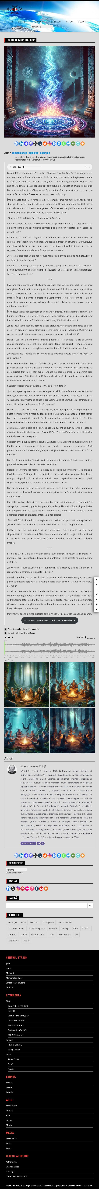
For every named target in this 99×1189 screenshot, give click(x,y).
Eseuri (9, 1087)
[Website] (43, 843)
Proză (10, 1064)
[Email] (73, 143)
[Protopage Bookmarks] (26, 143)
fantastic (53, 928)
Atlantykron (48, 922)
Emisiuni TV (11, 1138)
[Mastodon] (31, 143)
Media (81, 21)
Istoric (9, 968)
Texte (8, 1054)
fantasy (64, 928)
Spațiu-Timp (13, 940)
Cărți (8, 1001)
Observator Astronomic (16, 1176)
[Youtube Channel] (41, 888)
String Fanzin (14, 1049)
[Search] (90, 905)
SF (77, 934)
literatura (12, 934)
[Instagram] (49, 143)
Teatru (9, 1120)
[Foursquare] (32, 888)
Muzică (9, 1125)
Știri (10, 21)
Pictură (9, 1110)
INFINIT (86, 928)
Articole (9, 1092)
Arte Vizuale (11, 1105)
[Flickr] (27, 888)
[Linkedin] (21, 143)
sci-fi (52, 934)
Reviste (9, 1040)
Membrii (10, 973)
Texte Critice (13, 1059)
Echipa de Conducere (15, 982)
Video (8, 1148)
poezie (24, 934)
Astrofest (34, 922)
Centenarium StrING (17, 1030)
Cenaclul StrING (65, 922)
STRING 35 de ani (16, 1025)
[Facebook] (54, 143)
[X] (35, 143)
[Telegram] (68, 143)
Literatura (38, 21)
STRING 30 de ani (16, 1035)
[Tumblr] (40, 143)
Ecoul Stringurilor (37, 928)
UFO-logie (10, 1171)
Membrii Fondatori (14, 978)
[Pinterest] (22, 888)
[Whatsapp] (64, 143)
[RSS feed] (46, 888)
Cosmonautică (12, 1166)
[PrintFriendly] (78, 143)
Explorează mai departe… (49, 620)
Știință (55, 21)
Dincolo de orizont (16, 928)
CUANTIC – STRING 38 (18, 1006)
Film (8, 1115)
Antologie (12, 922)
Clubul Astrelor (17, 28)
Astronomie (11, 1162)
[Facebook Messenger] (59, 143)
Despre (21, 21)
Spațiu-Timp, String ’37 (18, 1015)
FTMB (75, 928)
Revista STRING (38, 934)
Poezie (11, 1069)
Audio (8, 1143)
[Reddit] (45, 143)
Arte (68, 21)
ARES (23, 922)
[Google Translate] (16, 143)
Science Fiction (64, 934)
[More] (82, 143)
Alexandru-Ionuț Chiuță (33, 766)
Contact (9, 987)
